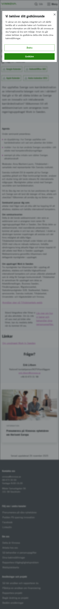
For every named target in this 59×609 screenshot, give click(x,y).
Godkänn (29, 56)
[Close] (54, 14)
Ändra (29, 47)
